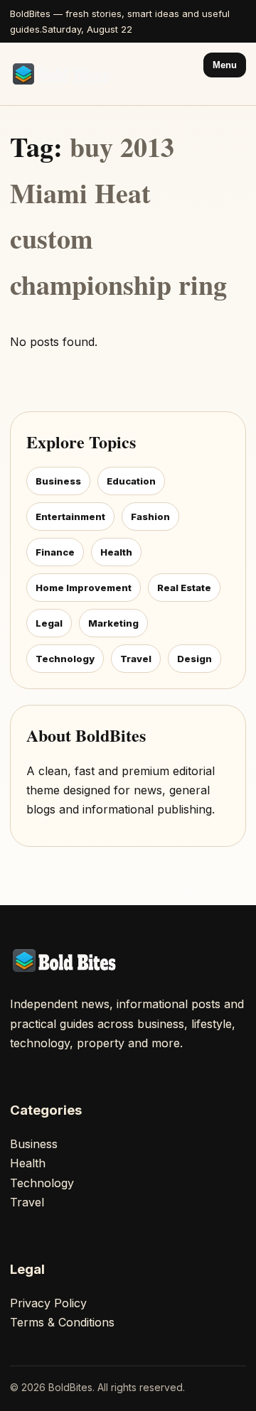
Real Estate (184, 587)
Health (116, 552)
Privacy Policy (48, 1303)
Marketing (113, 623)
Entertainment (70, 516)
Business (58, 481)
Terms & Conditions (62, 1322)
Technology (65, 658)
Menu (225, 65)
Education (131, 481)
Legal (49, 623)
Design (194, 658)
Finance (55, 552)
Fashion (150, 516)
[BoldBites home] (63, 74)
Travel (135, 658)
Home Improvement (84, 587)
